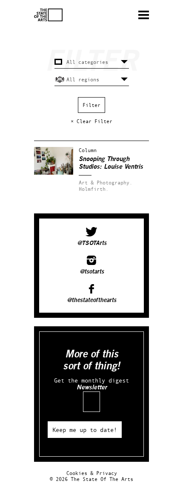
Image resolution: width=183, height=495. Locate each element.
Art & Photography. (105, 182)
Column (88, 150)
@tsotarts (92, 272)
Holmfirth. (94, 189)
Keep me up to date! (84, 429)
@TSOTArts (91, 243)
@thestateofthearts (91, 300)
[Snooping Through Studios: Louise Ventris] (53, 173)
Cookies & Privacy (91, 473)
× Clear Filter (91, 121)
